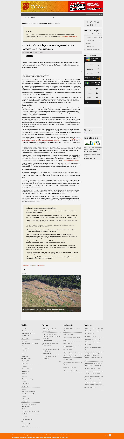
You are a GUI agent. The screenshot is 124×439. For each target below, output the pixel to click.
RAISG (66, 340)
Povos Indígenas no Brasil (71, 356)
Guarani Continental (90, 336)
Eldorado (24, 376)
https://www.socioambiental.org (68, 36)
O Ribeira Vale (68, 359)
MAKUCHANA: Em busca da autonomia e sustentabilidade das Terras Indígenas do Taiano (94, 371)
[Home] (35, 10)
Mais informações (63, 437)
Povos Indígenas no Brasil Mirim (72, 353)
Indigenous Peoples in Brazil (93, 34)
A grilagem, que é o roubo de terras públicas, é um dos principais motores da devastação (51, 139)
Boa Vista (24, 341)
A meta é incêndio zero (51, 343)
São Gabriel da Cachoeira (29, 404)
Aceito (106, 435)
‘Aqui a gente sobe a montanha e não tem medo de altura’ (52, 336)
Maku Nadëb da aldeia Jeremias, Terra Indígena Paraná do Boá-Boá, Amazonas (94, 331)
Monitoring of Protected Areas (94, 37)
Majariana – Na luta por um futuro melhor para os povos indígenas (92, 342)
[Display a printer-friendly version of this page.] (81, 72)
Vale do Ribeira (90, 46)
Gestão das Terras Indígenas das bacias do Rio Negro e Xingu (93, 148)
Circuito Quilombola (90, 387)
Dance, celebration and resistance (51, 350)
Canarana (24, 366)
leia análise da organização (71, 160)
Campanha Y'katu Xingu (70, 368)
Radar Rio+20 (68, 343)
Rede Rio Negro (68, 334)
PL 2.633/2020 (41, 265)
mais (60, 361)
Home (23, 17)
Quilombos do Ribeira (70, 346)
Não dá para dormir (49, 329)
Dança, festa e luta (49, 356)
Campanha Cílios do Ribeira (71, 371)
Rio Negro (88, 43)
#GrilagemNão (26, 265)
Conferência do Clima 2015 (93, 49)
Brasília (24, 354)
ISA (22, 14)
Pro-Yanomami (68, 350)
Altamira (24, 328)
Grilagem (33, 265)
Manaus (24, 389)
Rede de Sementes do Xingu (72, 337)
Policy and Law (90, 40)
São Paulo (25, 417)
